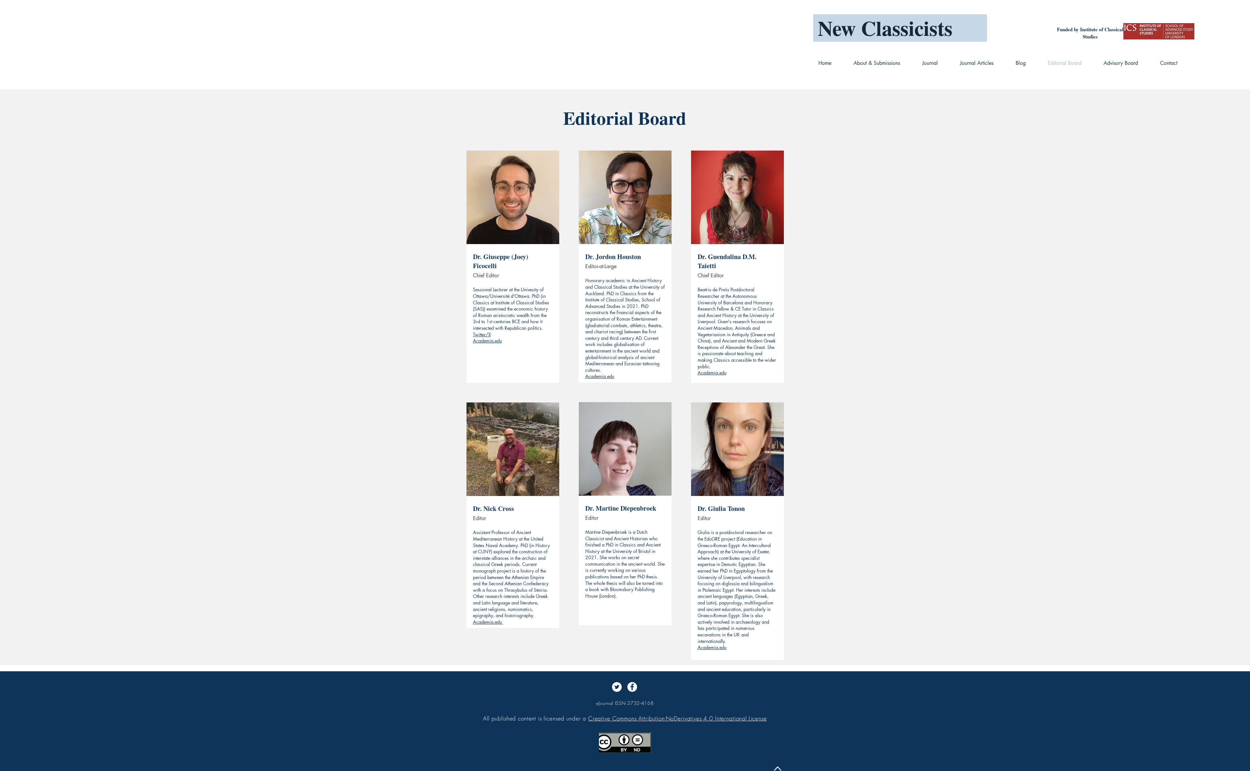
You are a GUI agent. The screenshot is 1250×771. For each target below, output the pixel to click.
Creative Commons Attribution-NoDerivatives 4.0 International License (677, 718)
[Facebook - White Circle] (632, 687)
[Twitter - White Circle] (617, 687)
